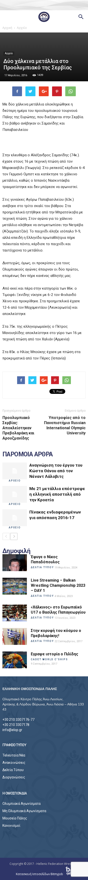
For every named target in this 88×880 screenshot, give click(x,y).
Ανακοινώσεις (13, 763)
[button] (81, 16)
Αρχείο (9, 53)
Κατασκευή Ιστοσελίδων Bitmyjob (40, 874)
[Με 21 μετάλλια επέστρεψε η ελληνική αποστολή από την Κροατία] (14, 494)
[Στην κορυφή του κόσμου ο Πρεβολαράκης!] (14, 636)
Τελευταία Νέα (13, 755)
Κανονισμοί (11, 826)
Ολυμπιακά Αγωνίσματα (21, 804)
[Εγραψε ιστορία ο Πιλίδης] (14, 659)
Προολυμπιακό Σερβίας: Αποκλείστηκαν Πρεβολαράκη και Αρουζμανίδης (18, 427)
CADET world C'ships (49, 659)
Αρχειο (15, 480)
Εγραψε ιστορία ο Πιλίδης (54, 654)
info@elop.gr (12, 730)
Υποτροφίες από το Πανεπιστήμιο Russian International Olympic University (65, 425)
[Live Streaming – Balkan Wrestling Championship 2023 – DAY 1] (14, 586)
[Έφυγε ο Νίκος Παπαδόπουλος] (14, 562)
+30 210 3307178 (15, 725)
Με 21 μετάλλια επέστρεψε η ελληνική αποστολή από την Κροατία (57, 494)
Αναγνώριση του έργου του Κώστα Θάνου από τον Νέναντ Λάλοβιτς (55, 471)
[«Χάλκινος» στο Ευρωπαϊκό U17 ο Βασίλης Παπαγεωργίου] (14, 613)
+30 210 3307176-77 (18, 720)
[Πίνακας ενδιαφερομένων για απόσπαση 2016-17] (14, 517)
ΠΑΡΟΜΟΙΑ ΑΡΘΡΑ (27, 454)
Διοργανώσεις (13, 777)
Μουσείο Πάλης (14, 818)
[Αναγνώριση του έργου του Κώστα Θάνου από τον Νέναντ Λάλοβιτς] (14, 470)
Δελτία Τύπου (13, 770)
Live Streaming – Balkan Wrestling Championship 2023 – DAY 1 (58, 585)
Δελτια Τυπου (42, 567)
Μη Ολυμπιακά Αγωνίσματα (24, 811)
